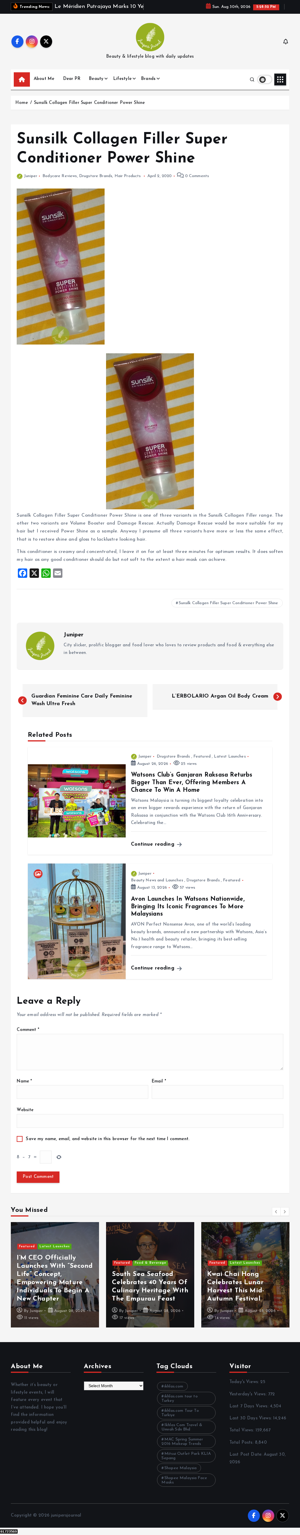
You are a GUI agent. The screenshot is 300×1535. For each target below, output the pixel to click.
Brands (148, 86)
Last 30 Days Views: (251, 1425)
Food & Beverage (150, 1270)
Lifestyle (122, 86)
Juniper (30, 183)
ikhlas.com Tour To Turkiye (180, 1420)
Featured (202, 763)
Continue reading (153, 851)
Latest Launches (230, 763)
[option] (55, 1281)
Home (21, 109)
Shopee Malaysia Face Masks (184, 1487)
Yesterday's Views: (248, 1401)
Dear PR (71, 86)
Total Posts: (242, 1449)
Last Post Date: (246, 1461)
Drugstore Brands (95, 183)
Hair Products (128, 183)
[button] (276, 1218)
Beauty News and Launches (157, 887)
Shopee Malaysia (180, 1475)
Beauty (96, 86)
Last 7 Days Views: (249, 1413)
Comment (28, 1037)
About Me (44, 86)
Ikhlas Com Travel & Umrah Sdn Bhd (181, 1434)
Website (25, 1117)
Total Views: (242, 1437)
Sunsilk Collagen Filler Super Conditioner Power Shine (89, 109)
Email (159, 1088)
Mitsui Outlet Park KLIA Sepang (186, 1463)
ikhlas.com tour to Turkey (179, 1405)
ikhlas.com (173, 1393)
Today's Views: (244, 1389)
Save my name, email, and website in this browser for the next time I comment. (107, 1146)
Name (24, 1088)
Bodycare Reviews (59, 183)
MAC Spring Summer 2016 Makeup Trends (182, 1448)
